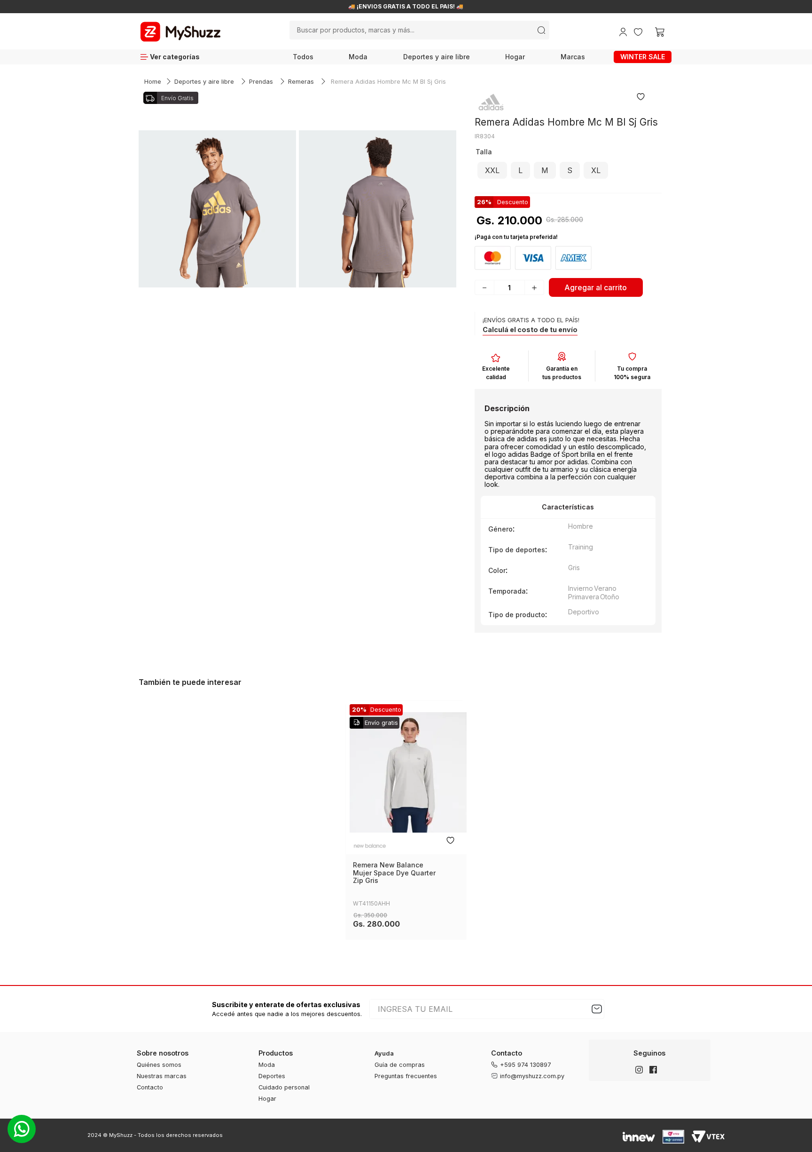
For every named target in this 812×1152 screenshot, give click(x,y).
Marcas (573, 57)
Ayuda (384, 1053)
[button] (492, 170)
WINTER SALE (642, 57)
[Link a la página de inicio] (152, 82)
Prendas (261, 81)
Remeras (301, 81)
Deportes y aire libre (436, 57)
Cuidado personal (284, 1087)
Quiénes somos (159, 1064)
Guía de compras (400, 1064)
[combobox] (419, 30)
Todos (303, 57)
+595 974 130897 (525, 1064)
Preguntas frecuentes (406, 1076)
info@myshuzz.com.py (532, 1076)
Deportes (271, 1076)
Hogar (515, 57)
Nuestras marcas (162, 1076)
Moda (358, 57)
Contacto (150, 1087)
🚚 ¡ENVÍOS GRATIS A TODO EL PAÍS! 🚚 (414, 6)
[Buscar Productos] (541, 30)
